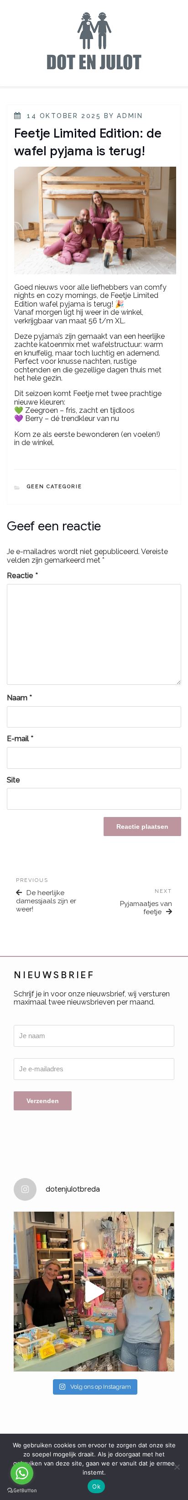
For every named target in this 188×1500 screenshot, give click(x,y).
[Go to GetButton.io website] (22, 1491)
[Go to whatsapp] (21, 1473)
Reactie (22, 576)
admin (130, 115)
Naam (19, 698)
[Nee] (176, 1466)
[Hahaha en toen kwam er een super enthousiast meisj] (94, 1291)
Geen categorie (55, 487)
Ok (96, 1486)
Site (13, 780)
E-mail (20, 739)
